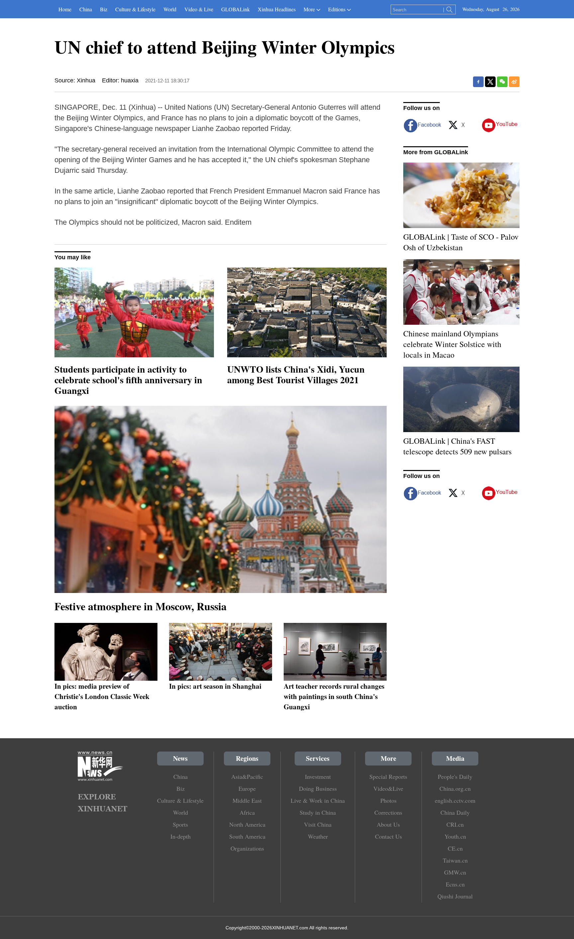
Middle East (247, 800)
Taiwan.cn (455, 860)
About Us (388, 824)
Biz (103, 9)
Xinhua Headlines (277, 9)
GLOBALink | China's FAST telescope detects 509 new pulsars (457, 446)
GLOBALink (235, 9)
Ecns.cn (455, 884)
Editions (336, 9)
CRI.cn (455, 824)
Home (64, 9)
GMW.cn (455, 872)
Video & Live (198, 9)
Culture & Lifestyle (135, 9)
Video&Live (388, 788)
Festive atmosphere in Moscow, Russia (140, 606)
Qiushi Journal (455, 896)
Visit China (318, 824)
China (85, 9)
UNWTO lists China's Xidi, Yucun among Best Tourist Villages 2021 (296, 374)
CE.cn (455, 848)
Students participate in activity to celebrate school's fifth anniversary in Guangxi (128, 379)
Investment (318, 776)
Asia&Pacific (247, 776)
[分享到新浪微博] (514, 81)
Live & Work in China (318, 800)
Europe (247, 788)
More (309, 9)
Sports (180, 824)
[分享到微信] (502, 81)
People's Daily (455, 776)
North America (247, 824)
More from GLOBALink (435, 152)
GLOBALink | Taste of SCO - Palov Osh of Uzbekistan (461, 242)
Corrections (388, 812)
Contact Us (388, 836)
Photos (388, 800)
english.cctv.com (455, 800)
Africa (247, 812)
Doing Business (318, 788)
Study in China (318, 812)
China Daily (455, 812)
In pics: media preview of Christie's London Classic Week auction (101, 696)
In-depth (180, 836)
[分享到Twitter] (490, 81)
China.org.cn (455, 788)
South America (247, 836)
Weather (318, 836)
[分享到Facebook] (478, 81)
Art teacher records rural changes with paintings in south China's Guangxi (334, 696)
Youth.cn (455, 836)
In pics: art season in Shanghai (215, 686)
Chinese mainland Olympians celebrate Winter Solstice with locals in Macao (452, 344)
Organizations (247, 848)
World (169, 9)
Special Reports (388, 776)
